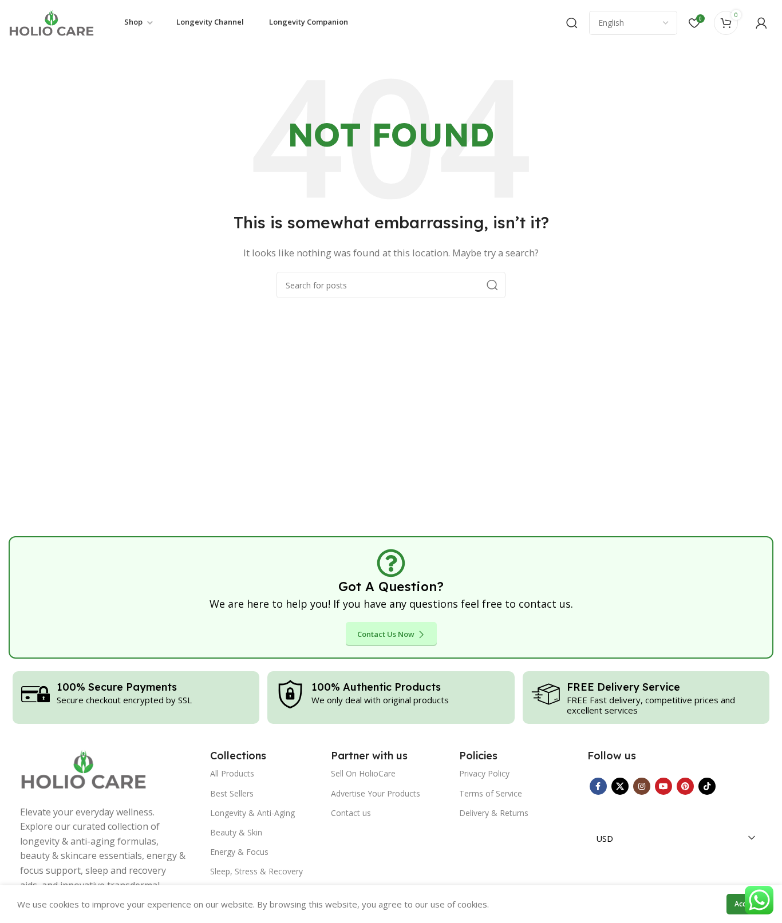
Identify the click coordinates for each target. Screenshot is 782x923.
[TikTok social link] (707, 786)
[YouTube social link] (663, 786)
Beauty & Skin (236, 832)
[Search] (571, 22)
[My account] (761, 22)
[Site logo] (51, 21)
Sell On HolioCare (363, 773)
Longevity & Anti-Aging (252, 812)
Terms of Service (490, 793)
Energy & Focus (239, 851)
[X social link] (620, 786)
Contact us (351, 812)
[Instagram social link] (641, 786)
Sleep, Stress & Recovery (256, 871)
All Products (232, 773)
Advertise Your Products (375, 793)
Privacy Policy (484, 773)
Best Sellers (232, 793)
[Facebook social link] (598, 786)
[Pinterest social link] (685, 786)
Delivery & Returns (493, 812)
